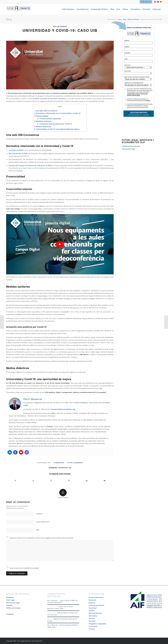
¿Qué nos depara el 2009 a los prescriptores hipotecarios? (62, 601)
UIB (53, 413)
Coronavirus (63, 468)
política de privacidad (32, 568)
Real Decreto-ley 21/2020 (18, 153)
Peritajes (92, 621)
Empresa (92, 603)
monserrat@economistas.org (63, 409)
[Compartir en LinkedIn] (87, 480)
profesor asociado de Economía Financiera (49, 98)
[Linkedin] (10, 452)
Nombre (39, 514)
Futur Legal (10, 600)
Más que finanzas (60, 26)
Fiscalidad (92, 608)
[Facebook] (15, 452)
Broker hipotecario (96, 597)
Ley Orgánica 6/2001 (16, 150)
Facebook (9, 597)
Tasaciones (93, 626)
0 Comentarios (58, 463)
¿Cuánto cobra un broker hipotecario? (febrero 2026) (60, 608)
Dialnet (50, 426)
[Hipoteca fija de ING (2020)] (166, 322)
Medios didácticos (42, 126)
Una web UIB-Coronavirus (45, 111)
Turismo (92, 629)
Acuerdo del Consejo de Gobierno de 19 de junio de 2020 (30, 165)
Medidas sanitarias (43, 121)
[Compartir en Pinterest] (69, 480)
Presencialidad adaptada (49, 118)
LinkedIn (9, 605)
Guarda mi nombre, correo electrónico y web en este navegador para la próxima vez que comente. (41, 538)
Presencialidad (41, 116)
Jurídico (92, 610)
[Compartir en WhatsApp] (51, 480)
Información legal (128, 149)
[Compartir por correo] (105, 480)
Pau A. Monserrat (76, 463)
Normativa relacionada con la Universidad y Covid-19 (57, 113)
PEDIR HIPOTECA (146, 2)
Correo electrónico (43, 522)
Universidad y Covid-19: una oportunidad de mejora (56, 129)
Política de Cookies (13, 608)
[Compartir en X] (33, 480)
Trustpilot (10, 614)
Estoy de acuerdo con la (24, 568)
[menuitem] (145, 1)
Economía (92, 600)
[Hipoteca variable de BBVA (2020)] (2, 322)
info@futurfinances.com (131, 146)
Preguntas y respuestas (97, 624)
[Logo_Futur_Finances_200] (18, 9)
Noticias (92, 618)
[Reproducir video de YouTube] (60, 244)
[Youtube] (21, 452)
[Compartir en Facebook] (15, 480)
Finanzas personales (96, 605)
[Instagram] (26, 452)
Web (37, 530)
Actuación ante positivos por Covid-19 (54, 124)
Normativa (93, 616)
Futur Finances (81, 402)
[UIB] (60, 65)
